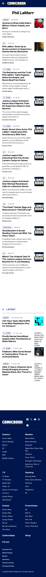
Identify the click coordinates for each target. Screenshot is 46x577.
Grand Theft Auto (31, 526)
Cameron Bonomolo (10, 120)
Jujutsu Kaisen (7, 519)
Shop (28, 535)
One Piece (6, 529)
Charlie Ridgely (8, 197)
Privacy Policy (8, 566)
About (4, 556)
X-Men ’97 (6, 486)
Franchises (31, 505)
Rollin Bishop (8, 91)
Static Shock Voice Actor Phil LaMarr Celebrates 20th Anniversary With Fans (17, 132)
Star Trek (28, 519)
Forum (5, 542)
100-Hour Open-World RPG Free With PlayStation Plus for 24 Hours (16, 323)
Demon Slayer (7, 516)
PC (26, 493)
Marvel (4, 445)
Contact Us (7, 549)
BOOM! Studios (8, 458)
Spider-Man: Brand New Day (34, 449)
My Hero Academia (9, 526)
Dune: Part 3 (30, 457)
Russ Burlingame (9, 247)
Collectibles (8, 535)
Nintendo (28, 483)
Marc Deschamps (9, 37)
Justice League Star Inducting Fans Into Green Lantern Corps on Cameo (15, 158)
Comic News (7, 438)
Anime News (7, 509)
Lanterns (5, 493)
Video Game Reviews (33, 480)
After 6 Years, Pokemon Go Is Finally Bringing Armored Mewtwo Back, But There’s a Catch (17, 371)
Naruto (4, 523)
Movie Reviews (30, 441)
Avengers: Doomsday (33, 461)
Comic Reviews (8, 441)
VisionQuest (6, 500)
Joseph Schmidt (9, 273)
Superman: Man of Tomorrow (32, 465)
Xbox (27, 486)
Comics (6, 434)
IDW (3, 455)
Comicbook (7, 227)
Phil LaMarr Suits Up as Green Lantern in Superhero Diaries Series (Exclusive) (16, 49)
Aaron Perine (8, 145)
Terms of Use (8, 563)
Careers (5, 559)
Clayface (28, 454)
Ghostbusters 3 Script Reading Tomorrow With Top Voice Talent (16, 233)
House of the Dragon (10, 490)
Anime (5, 505)
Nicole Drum (7, 221)
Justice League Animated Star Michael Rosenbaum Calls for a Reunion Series (15, 184)
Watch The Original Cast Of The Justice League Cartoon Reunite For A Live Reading (16, 259)
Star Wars (29, 516)
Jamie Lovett (8, 171)
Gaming (6, 20)
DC (4, 43)
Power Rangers (31, 523)
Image (4, 451)
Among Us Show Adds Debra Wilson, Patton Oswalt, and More (16, 25)
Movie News (29, 438)
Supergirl (28, 445)
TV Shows (6, 69)
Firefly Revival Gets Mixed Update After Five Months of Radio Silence (16, 339)
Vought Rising (7, 496)
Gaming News (30, 476)
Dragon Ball (6, 513)
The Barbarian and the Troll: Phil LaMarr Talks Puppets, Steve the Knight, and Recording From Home (16, 76)
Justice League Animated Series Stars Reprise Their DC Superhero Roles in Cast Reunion (16, 105)
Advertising (7, 553)
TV (3, 472)
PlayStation (29, 490)
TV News (5, 476)
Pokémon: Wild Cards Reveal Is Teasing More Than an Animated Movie (16, 354)
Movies (29, 434)
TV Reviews (6, 480)
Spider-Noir (6, 483)
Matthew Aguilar (9, 63)
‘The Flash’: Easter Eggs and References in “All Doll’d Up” (16, 208)
